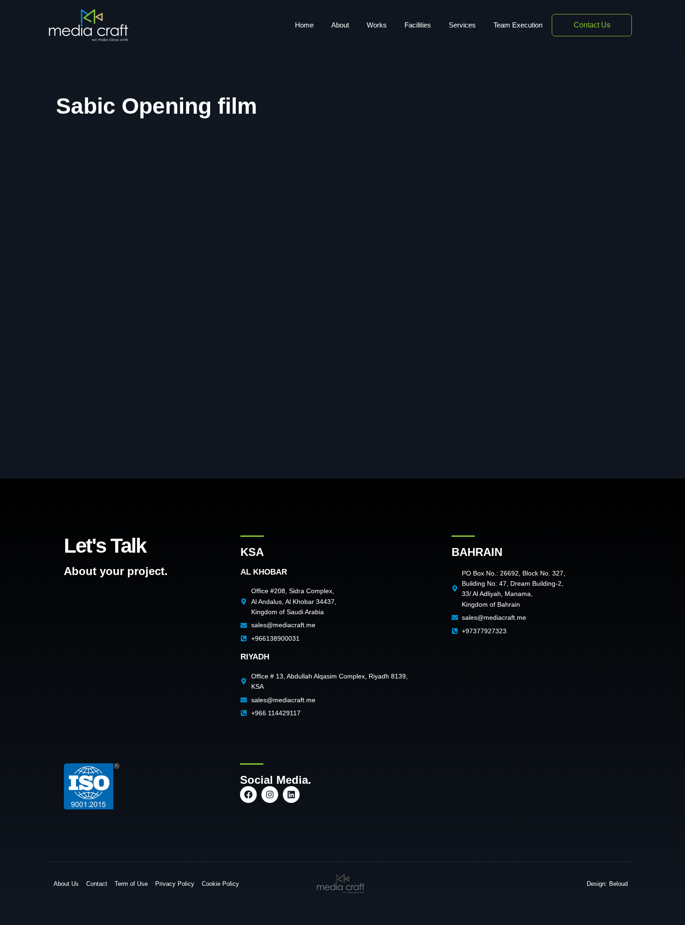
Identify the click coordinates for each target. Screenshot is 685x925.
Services (462, 25)
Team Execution (517, 25)
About (340, 25)
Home (304, 25)
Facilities (417, 25)
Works (377, 25)
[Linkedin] (291, 794)
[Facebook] (248, 794)
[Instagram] (269, 794)
